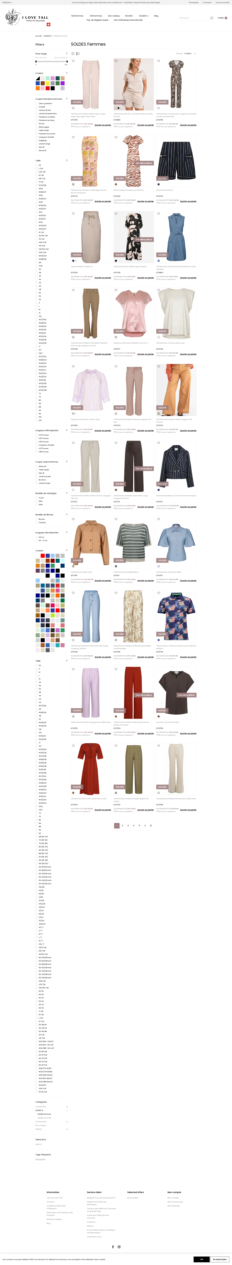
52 (40, 296)
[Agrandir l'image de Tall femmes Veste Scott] (91, 543)
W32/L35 (42, 225)
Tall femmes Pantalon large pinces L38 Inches (91, 722)
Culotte (42, 107)
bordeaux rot (52, 560)
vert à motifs (62, 630)
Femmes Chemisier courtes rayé (85, 419)
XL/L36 (41, 900)
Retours (90, 1226)
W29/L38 (42, 762)
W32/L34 (42, 373)
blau (47, 555)
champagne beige (42, 650)
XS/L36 (42, 887)
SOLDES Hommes (44, 1118)
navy (62, 565)
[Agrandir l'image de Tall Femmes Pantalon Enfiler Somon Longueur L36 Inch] (91, 466)
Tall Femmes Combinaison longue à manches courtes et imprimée (176, 115)
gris (52, 83)
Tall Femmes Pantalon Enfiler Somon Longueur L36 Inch (91, 497)
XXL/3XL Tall (44, 249)
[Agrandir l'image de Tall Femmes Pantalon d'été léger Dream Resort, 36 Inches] (91, 161)
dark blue (57, 575)
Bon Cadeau (40, 1125)
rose (52, 78)
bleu (37, 83)
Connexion (207, 2)
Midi (40, 501)
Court (41, 498)
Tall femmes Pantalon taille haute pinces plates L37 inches (131, 723)
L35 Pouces (44, 438)
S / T (40, 930)
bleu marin (42, 620)
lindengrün (47, 590)
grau (62, 555)
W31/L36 (42, 333)
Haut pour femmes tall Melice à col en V (131, 343)
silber (42, 570)
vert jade (62, 620)
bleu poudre (42, 630)
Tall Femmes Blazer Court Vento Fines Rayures (176, 495)
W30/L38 (42, 766)
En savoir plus (219, 1259)
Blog (49, 1223)
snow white (47, 600)
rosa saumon (37, 650)
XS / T (41, 927)
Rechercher (212, 18)
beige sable (42, 635)
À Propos (51, 1202)
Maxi (41, 504)
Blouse (42, 519)
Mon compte (173, 1198)
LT (39, 346)
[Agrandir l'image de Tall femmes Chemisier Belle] (176, 543)
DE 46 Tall (43, 1065)
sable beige (52, 650)
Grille (73, 54)
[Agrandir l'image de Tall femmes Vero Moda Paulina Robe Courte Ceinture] (176, 237)
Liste (78, 54)
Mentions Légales (54, 1219)
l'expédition (86, 127)
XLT (40, 350)
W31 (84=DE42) (45, 1078)
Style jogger (44, 127)
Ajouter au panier (103, 125)
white (52, 575)
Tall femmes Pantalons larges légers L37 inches (131, 800)
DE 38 (41, 994)
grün (52, 565)
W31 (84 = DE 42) (46, 1045)
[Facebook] (113, 1247)
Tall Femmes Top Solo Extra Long (170, 343)
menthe (47, 78)
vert (57, 83)
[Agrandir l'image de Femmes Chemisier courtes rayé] (91, 390)
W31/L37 (42, 219)
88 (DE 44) (43, 853)
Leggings (43, 140)
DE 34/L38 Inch (45, 957)
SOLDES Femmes (44, 1114)
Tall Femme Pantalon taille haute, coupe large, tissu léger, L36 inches (88, 115)
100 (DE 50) (43, 863)
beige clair (57, 615)
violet (62, 83)
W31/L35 (42, 215)
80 (40, 400)
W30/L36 (42, 329)
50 (40, 292)
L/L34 (41, 917)
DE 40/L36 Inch (45, 873)
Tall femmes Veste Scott (81, 572)
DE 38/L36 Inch (45, 870)
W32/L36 (42, 336)
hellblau (52, 555)
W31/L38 (42, 380)
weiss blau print (62, 570)
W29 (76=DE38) (45, 1071)
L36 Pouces (44, 441)
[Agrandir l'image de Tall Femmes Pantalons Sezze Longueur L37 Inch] (134, 390)
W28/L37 (42, 192)
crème (42, 78)
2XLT (41, 353)
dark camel (37, 615)
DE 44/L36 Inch (45, 880)
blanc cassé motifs (37, 645)
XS (40, 299)
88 (40, 407)
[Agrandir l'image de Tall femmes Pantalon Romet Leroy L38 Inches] (176, 769)
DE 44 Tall (43, 1061)
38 (40, 272)
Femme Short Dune (164, 190)
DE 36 (41, 991)
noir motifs (42, 640)
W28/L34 (42, 360)
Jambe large (44, 143)
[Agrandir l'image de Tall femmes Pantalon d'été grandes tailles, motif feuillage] (134, 616)
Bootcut (42, 480)
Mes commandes (175, 1202)
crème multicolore (37, 625)
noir (52, 88)
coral (47, 610)
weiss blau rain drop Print (42, 575)
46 (40, 286)
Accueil (38, 36)
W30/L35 (42, 205)
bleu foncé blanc (37, 620)
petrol (57, 560)
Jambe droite (45, 110)
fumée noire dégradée (42, 625)
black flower (47, 595)
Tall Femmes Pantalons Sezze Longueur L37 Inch (132, 420)
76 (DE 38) (43, 843)
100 (40, 417)
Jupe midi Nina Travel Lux (82, 266)
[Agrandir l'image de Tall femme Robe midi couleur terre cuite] (91, 769)
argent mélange (57, 620)
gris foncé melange (47, 650)
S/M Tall (42, 981)
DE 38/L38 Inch (45, 964)
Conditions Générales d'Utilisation (56, 1207)
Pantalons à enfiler (47, 117)
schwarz (62, 575)
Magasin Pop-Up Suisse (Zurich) (101, 1198)
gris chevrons (52, 620)
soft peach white (42, 610)
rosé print (57, 605)
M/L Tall (42, 178)
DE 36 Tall (43, 1092)
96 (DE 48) (43, 860)
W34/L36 (42, 343)
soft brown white (37, 610)
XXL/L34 (42, 924)
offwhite (42, 560)
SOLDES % (39, 1110)
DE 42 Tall (43, 1058)
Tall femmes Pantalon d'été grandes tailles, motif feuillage (132, 647)
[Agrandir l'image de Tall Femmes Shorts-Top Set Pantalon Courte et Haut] (134, 84)
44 (40, 282)
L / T (40, 937)
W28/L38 (42, 259)
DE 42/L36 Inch (45, 877)
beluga (62, 595)
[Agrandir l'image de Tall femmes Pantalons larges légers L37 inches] (134, 769)
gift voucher (40, 1159)
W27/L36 (42, 319)
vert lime (52, 615)
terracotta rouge (42, 645)
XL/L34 (41, 920)
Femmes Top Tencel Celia (167, 722)
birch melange (57, 600)
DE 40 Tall (43, 1055)
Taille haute (44, 130)
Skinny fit (42, 150)
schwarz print (47, 575)
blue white (52, 610)
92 (40, 410)
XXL (40, 316)
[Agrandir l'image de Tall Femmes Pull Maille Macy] (134, 543)
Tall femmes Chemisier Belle (168, 572)
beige (62, 78)
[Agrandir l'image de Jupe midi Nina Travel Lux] (91, 237)
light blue (37, 580)
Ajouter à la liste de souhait (73, 61)
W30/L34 (42, 366)
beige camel (57, 635)
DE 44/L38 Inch (45, 974)
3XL (40, 420)
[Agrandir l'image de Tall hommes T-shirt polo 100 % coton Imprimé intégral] (176, 616)
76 (40, 397)
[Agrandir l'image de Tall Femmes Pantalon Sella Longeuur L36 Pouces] (176, 390)
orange (37, 88)
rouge (47, 88)
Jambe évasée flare (48, 113)
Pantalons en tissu (47, 120)
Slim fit (41, 147)
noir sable (52, 630)
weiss (37, 555)
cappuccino (37, 585)
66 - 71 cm (43, 540)
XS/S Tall (42, 242)
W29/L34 (42, 363)
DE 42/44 (43, 1028)
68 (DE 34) (43, 836)
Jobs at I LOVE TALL (55, 1198)
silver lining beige (52, 600)
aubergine (37, 570)
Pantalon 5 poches (47, 133)
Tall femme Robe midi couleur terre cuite (88, 798)
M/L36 (41, 893)
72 (40, 393)
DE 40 (41, 998)
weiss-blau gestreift (57, 565)
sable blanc (62, 615)
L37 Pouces (43, 448)
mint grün (42, 605)
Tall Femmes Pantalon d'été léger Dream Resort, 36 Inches (89, 191)
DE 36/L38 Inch (45, 961)
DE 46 (41, 1008)
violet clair (47, 640)
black (57, 570)
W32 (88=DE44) (46, 1081)
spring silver (52, 580)
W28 (41, 188)
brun (42, 83)
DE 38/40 (43, 1024)
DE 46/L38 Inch (45, 977)
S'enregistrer (194, 2)
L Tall (41, 168)
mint (62, 560)
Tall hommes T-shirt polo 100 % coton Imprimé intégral (176, 647)
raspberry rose (57, 590)
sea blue (42, 585)
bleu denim (47, 645)
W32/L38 (42, 383)
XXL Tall (42, 245)
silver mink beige (42, 600)
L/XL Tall (42, 172)
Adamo (38, 1144)
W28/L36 (42, 323)
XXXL (41, 266)
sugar (37, 590)
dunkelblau (47, 565)
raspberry (52, 605)
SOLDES (77, 102)
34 (40, 165)
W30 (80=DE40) (45, 1075)
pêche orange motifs (52, 640)
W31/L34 (42, 370)
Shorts (41, 123)
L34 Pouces (44, 435)
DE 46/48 (43, 1031)
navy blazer (37, 600)
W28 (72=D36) (45, 1068)
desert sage (52, 595)
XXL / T (41, 944)
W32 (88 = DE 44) (46, 1048)
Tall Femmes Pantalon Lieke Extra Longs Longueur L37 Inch (131, 497)
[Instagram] (119, 1247)
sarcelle (57, 78)
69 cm (41, 537)
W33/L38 (42, 386)
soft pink (62, 645)
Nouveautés (132, 1198)
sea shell (47, 580)
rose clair (62, 635)
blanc (57, 88)
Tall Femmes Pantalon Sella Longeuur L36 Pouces (174, 420)
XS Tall (41, 239)
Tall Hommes (40, 1121)
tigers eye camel (52, 590)
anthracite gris (47, 620)
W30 (41, 202)
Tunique (42, 522)
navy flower (37, 595)
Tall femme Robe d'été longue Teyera (130, 266)
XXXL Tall (42, 252)
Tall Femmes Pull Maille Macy (126, 572)
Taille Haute (44, 469)
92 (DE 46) (43, 857)
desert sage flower (62, 590)
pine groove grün (62, 600)
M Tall (41, 175)
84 (40, 403)
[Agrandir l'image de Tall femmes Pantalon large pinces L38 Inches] (91, 693)
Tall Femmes (40, 1106)
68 (40, 262)
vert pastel (37, 630)
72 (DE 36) (43, 840)
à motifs (37, 78)
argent (62, 88)
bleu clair (52, 645)
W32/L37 (42, 229)
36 (40, 269)
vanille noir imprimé (47, 625)
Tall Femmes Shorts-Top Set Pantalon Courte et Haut (133, 115)
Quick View (73, 65)
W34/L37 (42, 1085)
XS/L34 (42, 907)
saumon (62, 625)
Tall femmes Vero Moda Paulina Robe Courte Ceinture (176, 267)
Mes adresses (174, 1206)
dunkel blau (52, 570)
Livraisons (91, 1222)
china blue (42, 590)
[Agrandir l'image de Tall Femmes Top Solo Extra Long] (176, 314)
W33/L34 (42, 376)
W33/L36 (42, 339)
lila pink (57, 630)
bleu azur (47, 630)
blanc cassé (57, 625)
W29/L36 (42, 326)
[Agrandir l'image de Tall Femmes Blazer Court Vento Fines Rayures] (176, 466)
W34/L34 (43, 256)
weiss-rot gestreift (42, 580)
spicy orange (57, 595)
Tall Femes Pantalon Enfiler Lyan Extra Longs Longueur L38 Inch (89, 647)
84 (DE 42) (43, 850)
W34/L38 (42, 390)
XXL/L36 (42, 904)
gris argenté (37, 640)
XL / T (41, 940)
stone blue (47, 585)
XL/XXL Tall (43, 235)
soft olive (62, 605)
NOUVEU (38, 1129)
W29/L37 (42, 198)
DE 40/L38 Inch (45, 967)
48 (40, 289)
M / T (41, 934)
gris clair (47, 615)
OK (201, 1259)
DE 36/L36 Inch (45, 867)
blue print (47, 570)
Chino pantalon (45, 103)
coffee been (47, 605)
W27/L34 (42, 356)
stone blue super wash (52, 585)
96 (40, 413)
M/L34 (41, 914)
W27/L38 (42, 185)
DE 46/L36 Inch (45, 883)
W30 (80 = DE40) (46, 1041)
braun (47, 560)
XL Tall (41, 232)
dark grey (62, 585)
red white (57, 610)
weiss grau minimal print (37, 575)
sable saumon (52, 625)
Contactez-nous (94, 1236)
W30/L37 (42, 208)
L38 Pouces (44, 451)
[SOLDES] (77, 110)
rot (42, 555)
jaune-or (47, 83)
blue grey (62, 610)
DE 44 (41, 1004)
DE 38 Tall (43, 1051)
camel (42, 565)
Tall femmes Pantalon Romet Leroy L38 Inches (176, 798)
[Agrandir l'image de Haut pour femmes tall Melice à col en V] (134, 314)
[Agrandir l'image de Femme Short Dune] (176, 161)
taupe (57, 555)
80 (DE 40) (43, 846)
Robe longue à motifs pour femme (129, 190)
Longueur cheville (46, 137)
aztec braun (37, 605)
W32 (41, 222)
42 (40, 279)
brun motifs (57, 640)
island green (57, 580)
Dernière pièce (144, 163)
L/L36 (41, 897)
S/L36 (41, 890)
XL (40, 313)
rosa (42, 88)
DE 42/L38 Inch (45, 971)
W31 (40, 212)
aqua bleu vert (57, 645)
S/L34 (41, 910)
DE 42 (41, 1001)
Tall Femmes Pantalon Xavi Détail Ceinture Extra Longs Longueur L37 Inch (89, 344)
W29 (41, 195)
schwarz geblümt (42, 595)
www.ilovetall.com (115, 2)
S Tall (41, 182)
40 (40, 276)
